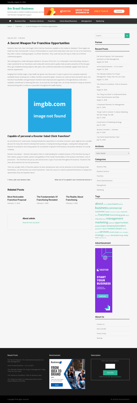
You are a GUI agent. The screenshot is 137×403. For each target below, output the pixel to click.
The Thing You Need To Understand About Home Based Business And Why (111, 95)
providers (121, 225)
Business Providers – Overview (107, 130)
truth (96, 238)
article (105, 204)
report (104, 229)
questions (98, 229)
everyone (113, 212)
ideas (127, 215)
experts (118, 212)
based (115, 204)
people (97, 226)
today (126, 235)
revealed (111, 228)
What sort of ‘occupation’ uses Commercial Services (73, 180)
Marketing (100, 21)
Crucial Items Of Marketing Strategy (109, 122)
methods (111, 223)
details (107, 212)
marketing (101, 222)
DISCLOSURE (101, 329)
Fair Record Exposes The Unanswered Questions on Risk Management (110, 57)
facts (96, 215)
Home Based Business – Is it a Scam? (110, 67)
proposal (111, 225)
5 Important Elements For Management (110, 105)
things (121, 235)
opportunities (121, 222)
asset (110, 204)
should (111, 232)
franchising (115, 215)
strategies (125, 232)
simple (116, 232)
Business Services (37, 21)
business (101, 208)
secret (124, 229)
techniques (107, 235)
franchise (103, 214)
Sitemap (99, 338)
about (99, 204)
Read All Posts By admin (31, 223)
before (120, 204)
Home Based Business (68, 21)
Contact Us (100, 324)
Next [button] (90, 202)
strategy (99, 235)
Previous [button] (9, 202)
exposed (124, 212)
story (120, 232)
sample (118, 228)
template (115, 235)
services (104, 231)
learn (104, 219)
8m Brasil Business (20, 8)
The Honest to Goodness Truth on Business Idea (112, 85)
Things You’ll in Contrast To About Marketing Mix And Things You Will (112, 113)
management (114, 218)
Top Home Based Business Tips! (108, 137)
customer (100, 211)
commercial (115, 208)
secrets (97, 232)
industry (98, 219)
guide (123, 215)
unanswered (102, 237)
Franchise (51, 21)
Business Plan (20, 21)
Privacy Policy (101, 333)
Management (86, 21)
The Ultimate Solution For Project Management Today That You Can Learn (111, 75)
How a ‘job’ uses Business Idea (19, 180)
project (103, 226)
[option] (20, 198)
